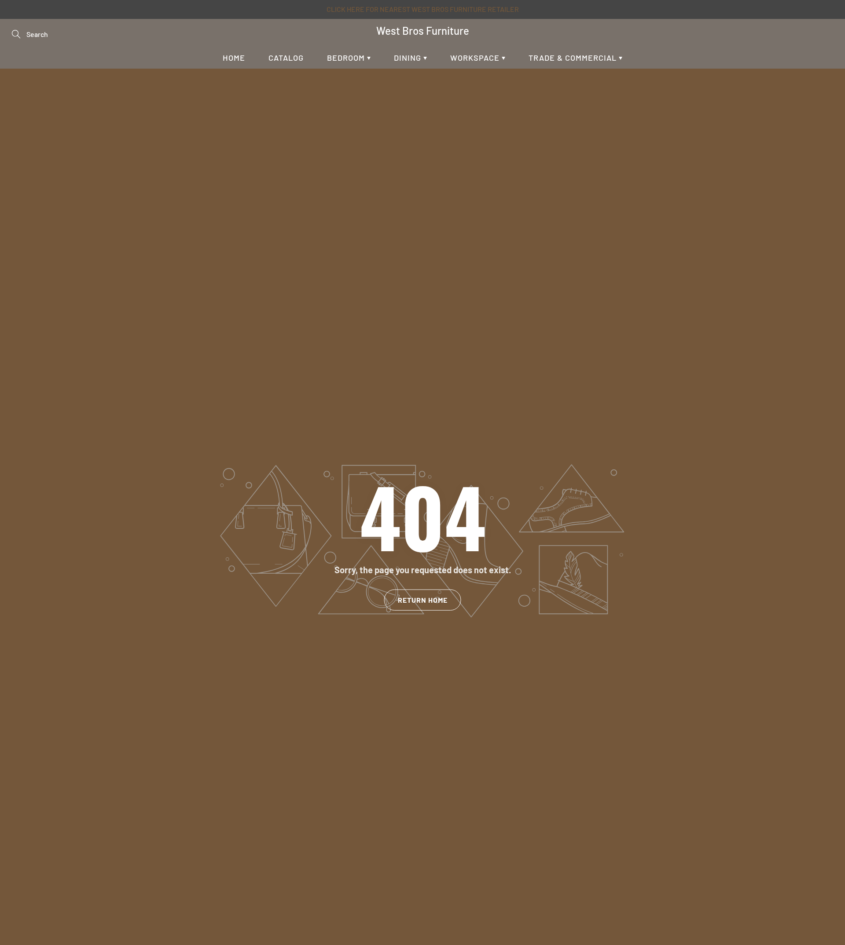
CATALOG (286, 57)
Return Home (423, 600)
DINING (408, 57)
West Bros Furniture (422, 30)
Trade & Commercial (574, 57)
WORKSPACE (476, 57)
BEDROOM (347, 57)
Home (234, 57)
